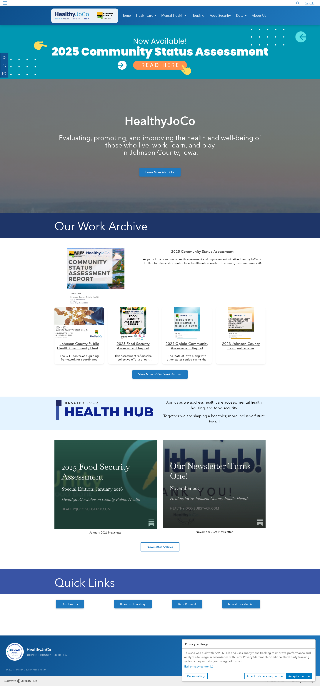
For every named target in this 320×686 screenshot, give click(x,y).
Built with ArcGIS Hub (20, 681)
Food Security (220, 16)
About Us (259, 16)
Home (126, 16)
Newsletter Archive (160, 547)
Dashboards (70, 604)
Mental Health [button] (172, 16)
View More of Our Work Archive (160, 374)
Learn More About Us (160, 172)
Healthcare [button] (145, 16)
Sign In (309, 3)
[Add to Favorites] (4, 57)
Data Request (187, 604)
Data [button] (240, 16)
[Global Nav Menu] (5, 3)
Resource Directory (133, 604)
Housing (197, 16)
